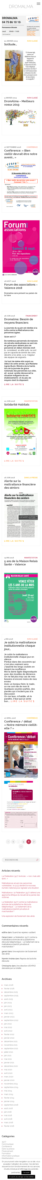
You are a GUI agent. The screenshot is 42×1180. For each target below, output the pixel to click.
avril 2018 (8, 1119)
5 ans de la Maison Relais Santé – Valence (21, 562)
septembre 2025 (11, 996)
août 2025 (8, 999)
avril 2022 (8, 1031)
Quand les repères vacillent (24, 932)
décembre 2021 (11, 1041)
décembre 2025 (11, 992)
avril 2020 (8, 1073)
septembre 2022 (11, 1020)
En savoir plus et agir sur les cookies (21, 1177)
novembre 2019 (11, 1084)
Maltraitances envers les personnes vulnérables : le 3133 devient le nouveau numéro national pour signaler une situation (20, 885)
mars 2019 (8, 1094)
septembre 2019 (11, 1087)
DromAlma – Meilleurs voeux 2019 (19, 102)
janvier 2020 (9, 1080)
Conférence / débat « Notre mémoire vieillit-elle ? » (20, 725)
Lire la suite (13, 384)
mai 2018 (8, 1115)
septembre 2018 (11, 1105)
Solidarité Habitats (16, 404)
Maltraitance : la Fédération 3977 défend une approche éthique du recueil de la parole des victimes (21, 894)
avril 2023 (8, 1010)
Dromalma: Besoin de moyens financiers (18, 321)
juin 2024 (8, 1003)
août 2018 (8, 1108)
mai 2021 (8, 1059)
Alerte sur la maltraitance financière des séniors (20, 484)
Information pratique (10, 1156)
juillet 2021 (8, 1052)
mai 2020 (8, 1070)
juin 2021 (7, 1055)
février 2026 (9, 988)
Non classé (32, 41)
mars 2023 (8, 1013)
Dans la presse (31, 478)
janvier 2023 (9, 1017)
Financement (32, 316)
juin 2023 (8, 1006)
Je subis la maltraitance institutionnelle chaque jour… (20, 646)
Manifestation (31, 401)
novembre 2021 (11, 1045)
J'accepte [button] (26, 1172)
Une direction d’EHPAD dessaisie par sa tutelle (19, 967)
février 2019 (9, 1098)
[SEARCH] (37, 860)
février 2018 (9, 1126)
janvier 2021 (9, 1062)
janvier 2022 (9, 1038)
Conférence (32, 147)
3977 (4, 1142)
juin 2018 (8, 1112)
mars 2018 (8, 1122)
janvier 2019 (9, 1101)
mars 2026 (8, 985)
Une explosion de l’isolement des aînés (18, 916)
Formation (6, 1153)
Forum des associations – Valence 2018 (21, 286)
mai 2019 (8, 1091)
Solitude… (10, 44)
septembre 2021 (11, 1048)
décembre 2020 (11, 1066)
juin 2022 (8, 1024)
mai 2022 (8, 1027)
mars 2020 (8, 1077)
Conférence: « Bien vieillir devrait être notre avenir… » (20, 154)
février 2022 (9, 1034)
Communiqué (7, 1144)
